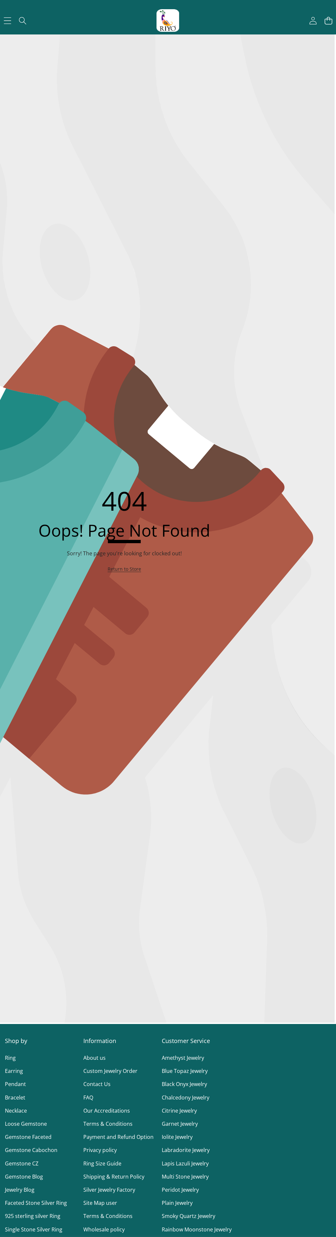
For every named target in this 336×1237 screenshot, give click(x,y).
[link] (124, 569)
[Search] (22, 20)
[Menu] (7, 20)
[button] (328, 20)
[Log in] (312, 20)
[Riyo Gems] (168, 20)
